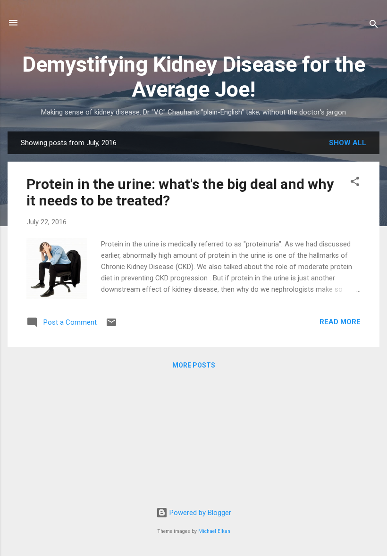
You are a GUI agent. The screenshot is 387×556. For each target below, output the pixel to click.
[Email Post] (111, 325)
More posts (193, 365)
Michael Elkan (214, 531)
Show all (347, 143)
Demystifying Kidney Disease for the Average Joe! (193, 77)
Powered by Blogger (199, 512)
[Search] (373, 25)
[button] (355, 183)
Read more (340, 322)
